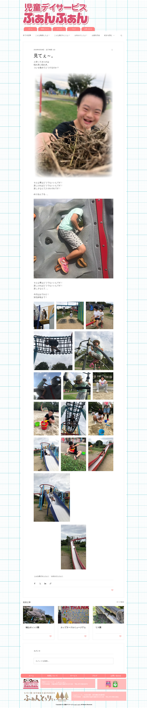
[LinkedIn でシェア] (45, 583)
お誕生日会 (96, 35)
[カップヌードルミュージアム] (73, 615)
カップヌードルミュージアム (73, 627)
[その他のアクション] (112, 49)
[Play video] (73, 547)
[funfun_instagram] (108, 684)
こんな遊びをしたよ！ (62, 35)
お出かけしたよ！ (81, 35)
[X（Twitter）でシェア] (40, 583)
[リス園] (108, 615)
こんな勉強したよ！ (42, 35)
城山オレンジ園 (32, 627)
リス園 (98, 627)
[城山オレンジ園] (38, 615)
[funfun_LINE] (115, 684)
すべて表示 (120, 602)
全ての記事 (27, 35)
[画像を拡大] (44, 315)
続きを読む (108, 35)
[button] (121, 35)
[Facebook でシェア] (35, 583)
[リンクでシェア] (51, 583)
